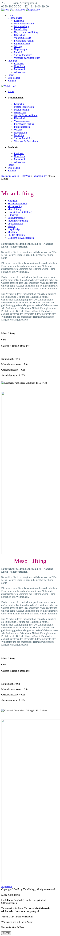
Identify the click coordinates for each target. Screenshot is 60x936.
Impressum (6, 886)
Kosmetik (12, 200)
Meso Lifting (14, 209)
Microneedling (15, 206)
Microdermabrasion (17, 203)
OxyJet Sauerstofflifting (20, 212)
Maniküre (12, 232)
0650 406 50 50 (11, 6)
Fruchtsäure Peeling (18, 220)
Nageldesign (14, 229)
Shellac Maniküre (16, 235)
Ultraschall (13, 215)
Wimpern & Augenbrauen (21, 237)
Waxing (12, 226)
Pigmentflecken (15, 223)
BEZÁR (6, 933)
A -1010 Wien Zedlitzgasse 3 (19, 3)
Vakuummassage (16, 217)
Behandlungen (39, 176)
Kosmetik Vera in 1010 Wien (16, 176)
